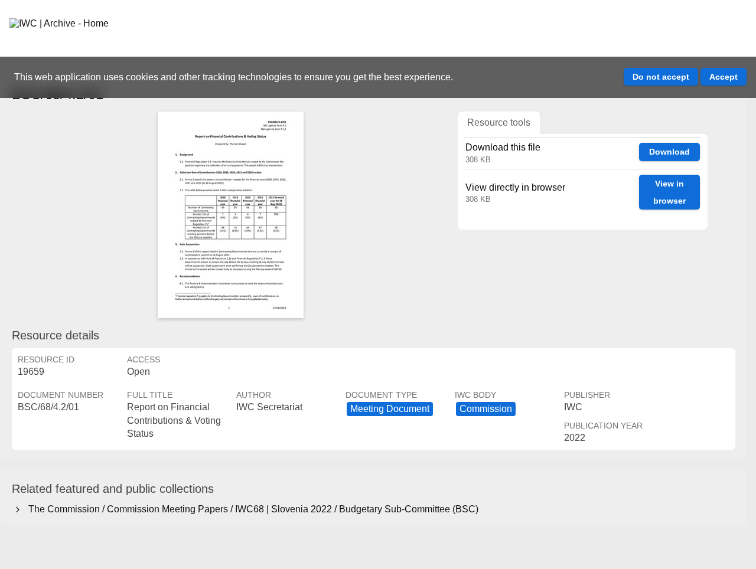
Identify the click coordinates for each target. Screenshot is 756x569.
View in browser (669, 192)
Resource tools (498, 122)
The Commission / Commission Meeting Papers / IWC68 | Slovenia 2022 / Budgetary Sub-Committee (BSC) (251, 509)
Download (669, 151)
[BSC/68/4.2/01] (230, 215)
